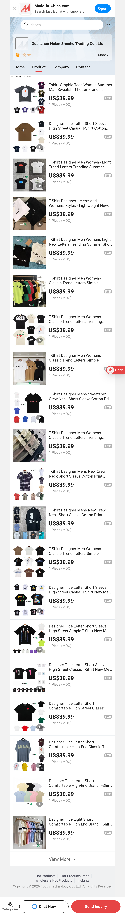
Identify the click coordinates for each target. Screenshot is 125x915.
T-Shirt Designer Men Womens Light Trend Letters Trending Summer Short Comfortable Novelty (80, 166)
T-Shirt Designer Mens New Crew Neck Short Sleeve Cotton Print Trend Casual (77, 476)
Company (61, 67)
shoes (29, 77)
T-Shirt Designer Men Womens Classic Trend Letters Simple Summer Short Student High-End (77, 360)
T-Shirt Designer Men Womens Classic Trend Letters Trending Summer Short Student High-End (77, 437)
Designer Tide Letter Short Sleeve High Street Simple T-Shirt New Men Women (80, 630)
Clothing (18, 77)
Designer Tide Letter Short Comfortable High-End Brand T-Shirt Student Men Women (80, 785)
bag (24, 77)
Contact (83, 67)
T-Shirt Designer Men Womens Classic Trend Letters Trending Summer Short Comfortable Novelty (80, 321)
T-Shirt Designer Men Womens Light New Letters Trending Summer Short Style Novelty (80, 244)
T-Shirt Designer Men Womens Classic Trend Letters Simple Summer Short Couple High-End (76, 553)
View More (60, 859)
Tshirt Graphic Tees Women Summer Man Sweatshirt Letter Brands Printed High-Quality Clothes (80, 89)
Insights (83, 880)
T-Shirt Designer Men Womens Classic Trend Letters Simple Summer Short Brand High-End (75, 282)
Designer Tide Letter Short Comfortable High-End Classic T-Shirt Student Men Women (77, 746)
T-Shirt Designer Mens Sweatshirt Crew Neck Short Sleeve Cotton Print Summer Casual (80, 398)
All (12, 77)
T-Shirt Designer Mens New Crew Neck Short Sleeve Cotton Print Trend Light (77, 514)
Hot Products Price (75, 876)
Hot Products (45, 876)
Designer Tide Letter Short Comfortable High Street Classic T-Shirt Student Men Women (79, 708)
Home (19, 67)
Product (39, 67)
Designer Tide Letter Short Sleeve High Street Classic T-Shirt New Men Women (80, 669)
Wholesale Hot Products (53, 880)
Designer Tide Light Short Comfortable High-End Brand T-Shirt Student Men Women (80, 824)
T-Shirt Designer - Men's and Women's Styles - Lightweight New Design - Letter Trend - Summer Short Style (78, 208)
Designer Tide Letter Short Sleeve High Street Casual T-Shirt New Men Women (80, 592)
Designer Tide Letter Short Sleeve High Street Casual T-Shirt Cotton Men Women (78, 128)
